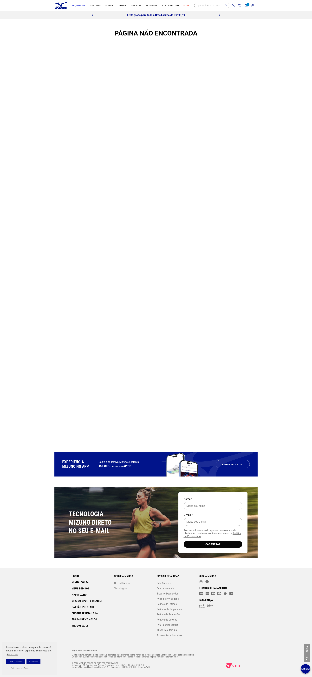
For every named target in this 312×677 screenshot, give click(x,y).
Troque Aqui (80, 625)
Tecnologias (120, 588)
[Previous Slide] (93, 15)
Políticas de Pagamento (169, 609)
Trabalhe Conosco (84, 619)
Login (75, 576)
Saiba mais (12, 654)
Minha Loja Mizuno (167, 630)
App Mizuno (79, 594)
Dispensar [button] (33, 662)
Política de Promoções (168, 614)
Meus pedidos (81, 588)
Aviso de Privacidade (168, 598)
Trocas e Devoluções (167, 593)
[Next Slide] (219, 15)
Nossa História (122, 583)
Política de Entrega (167, 604)
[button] (18, 668)
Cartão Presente (83, 607)
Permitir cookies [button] (15, 662)
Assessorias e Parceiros (169, 635)
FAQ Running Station (167, 624)
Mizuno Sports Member (87, 600)
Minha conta (80, 582)
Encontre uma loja (85, 613)
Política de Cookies (167, 619)
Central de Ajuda (165, 588)
